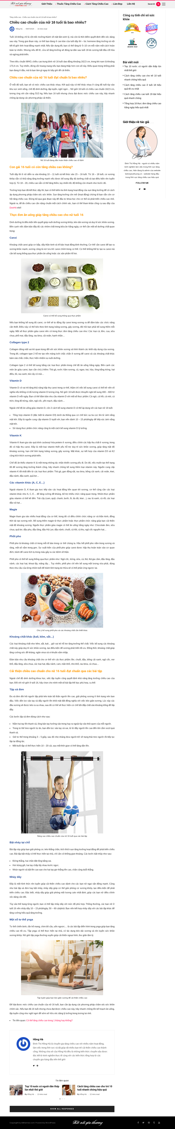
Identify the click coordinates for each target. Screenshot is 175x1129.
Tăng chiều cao (15, 17)
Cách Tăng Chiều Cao (97, 4)
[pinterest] (149, 1122)
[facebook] (138, 1122)
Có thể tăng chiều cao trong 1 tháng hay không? (49, 1020)
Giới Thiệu (47, 4)
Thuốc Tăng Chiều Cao (69, 4)
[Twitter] (140, 189)
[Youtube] (144, 189)
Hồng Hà (19, 29)
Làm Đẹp (117, 4)
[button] (60, 1098)
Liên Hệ (131, 4)
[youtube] (159, 1122)
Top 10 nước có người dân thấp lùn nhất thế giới (42, 1088)
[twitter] (143, 1122)
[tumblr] (154, 1122)
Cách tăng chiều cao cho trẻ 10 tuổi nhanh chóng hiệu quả (94, 1088)
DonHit (13, 208)
